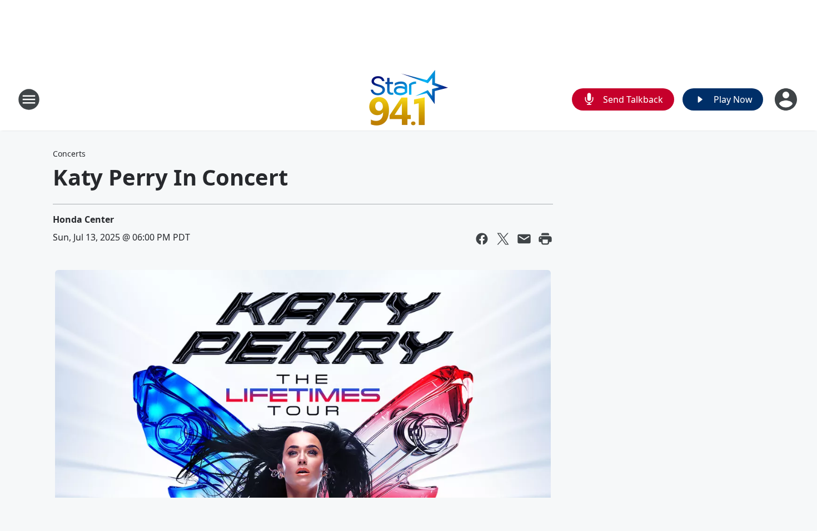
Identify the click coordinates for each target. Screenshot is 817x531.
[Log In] (787, 99)
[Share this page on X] (503, 239)
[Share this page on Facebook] (482, 239)
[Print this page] (545, 239)
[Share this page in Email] (524, 239)
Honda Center (83, 219)
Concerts (69, 153)
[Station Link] (409, 99)
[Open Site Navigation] (29, 99)
